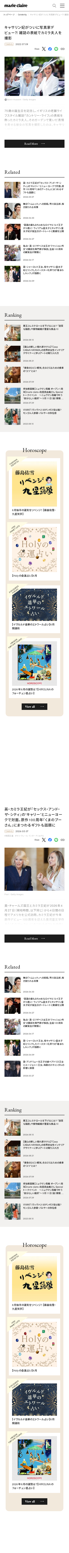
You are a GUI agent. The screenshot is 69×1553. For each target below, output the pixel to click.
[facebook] (50, 49)
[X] (44, 49)
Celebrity (22, 15)
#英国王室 (8, 836)
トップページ (9, 15)
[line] (56, 49)
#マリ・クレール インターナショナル (29, 836)
